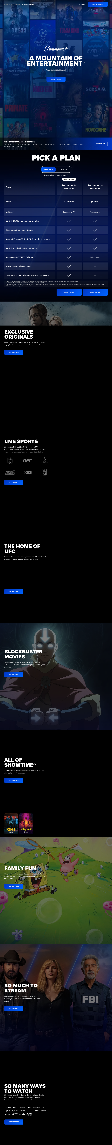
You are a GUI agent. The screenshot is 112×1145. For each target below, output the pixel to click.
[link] (98, 4)
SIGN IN (82, 4)
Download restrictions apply (95, 284)
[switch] (56, 169)
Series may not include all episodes (23, 286)
